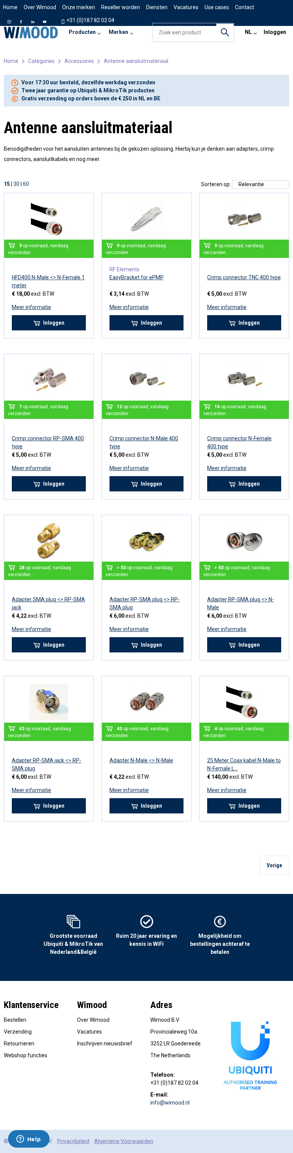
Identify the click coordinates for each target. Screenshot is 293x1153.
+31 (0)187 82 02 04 (89, 20)
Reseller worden (120, 7)
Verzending (18, 1032)
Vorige (274, 865)
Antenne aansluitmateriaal (136, 61)
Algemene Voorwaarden (123, 1141)
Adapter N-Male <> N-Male (141, 760)
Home (10, 7)
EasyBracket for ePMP (136, 277)
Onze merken (78, 7)
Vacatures (89, 1032)
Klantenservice (31, 1005)
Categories (41, 61)
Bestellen (15, 1020)
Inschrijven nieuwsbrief (104, 1043)
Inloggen (275, 32)
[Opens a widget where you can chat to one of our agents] (29, 1139)
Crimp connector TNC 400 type (244, 277)
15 (7, 184)
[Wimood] (31, 32)
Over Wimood (40, 7)
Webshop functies (25, 1055)
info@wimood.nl (170, 1103)
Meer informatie (31, 307)
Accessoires (79, 61)
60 (26, 184)
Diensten (156, 7)
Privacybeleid (73, 1141)
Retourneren (19, 1043)
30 (16, 184)
